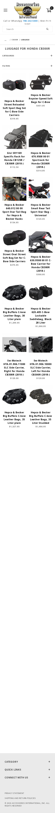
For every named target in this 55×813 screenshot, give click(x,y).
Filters (6, 66)
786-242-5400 (30, 20)
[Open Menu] (5, 10)
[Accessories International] (27, 10)
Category (11, 761)
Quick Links (13, 769)
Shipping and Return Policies (20, 798)
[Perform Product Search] (47, 29)
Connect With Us (16, 777)
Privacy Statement (14, 793)
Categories (8, 55)
